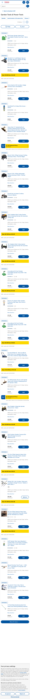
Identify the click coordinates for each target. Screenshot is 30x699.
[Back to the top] (16, 627)
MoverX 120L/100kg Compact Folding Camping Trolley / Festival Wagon (17, 155)
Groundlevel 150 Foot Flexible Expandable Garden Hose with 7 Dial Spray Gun (17, 324)
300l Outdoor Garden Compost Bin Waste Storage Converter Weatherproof (17, 436)
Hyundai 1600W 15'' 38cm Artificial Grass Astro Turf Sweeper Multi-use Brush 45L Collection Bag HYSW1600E (17, 354)
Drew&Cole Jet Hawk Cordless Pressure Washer (16, 194)
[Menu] (2, 2)
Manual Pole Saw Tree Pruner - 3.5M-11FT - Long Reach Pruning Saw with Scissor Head (17, 566)
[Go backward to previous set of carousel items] (24, 22)
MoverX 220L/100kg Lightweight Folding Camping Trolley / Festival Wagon (16, 175)
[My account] (23, 2)
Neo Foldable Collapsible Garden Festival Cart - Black (16, 407)
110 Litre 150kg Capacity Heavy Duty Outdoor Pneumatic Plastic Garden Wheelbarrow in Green (17, 456)
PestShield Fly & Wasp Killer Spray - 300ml (17, 106)
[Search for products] (27, 6)
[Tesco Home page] (6, 2)
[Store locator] (27, 2)
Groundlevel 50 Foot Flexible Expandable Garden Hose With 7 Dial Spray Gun (17, 272)
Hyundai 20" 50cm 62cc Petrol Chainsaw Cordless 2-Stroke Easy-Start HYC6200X (17, 586)
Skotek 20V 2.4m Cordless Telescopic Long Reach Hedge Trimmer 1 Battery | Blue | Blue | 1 (18, 483)
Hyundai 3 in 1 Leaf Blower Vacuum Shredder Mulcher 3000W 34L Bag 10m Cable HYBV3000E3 (17, 59)
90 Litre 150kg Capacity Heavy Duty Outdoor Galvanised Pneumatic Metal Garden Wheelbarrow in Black (17, 513)
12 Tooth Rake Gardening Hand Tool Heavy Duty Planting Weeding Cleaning (17, 605)
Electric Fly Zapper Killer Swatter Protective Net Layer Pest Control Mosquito (16, 302)
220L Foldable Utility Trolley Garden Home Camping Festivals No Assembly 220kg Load (18, 216)
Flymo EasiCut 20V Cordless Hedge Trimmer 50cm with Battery (17, 85)
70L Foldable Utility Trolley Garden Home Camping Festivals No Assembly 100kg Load (18, 245)
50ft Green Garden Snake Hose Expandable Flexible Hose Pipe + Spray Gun (18, 37)
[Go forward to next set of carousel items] (27, 22)
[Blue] (9, 487)
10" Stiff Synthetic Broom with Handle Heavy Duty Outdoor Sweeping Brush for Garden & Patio (17, 381)
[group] (3, 18)
